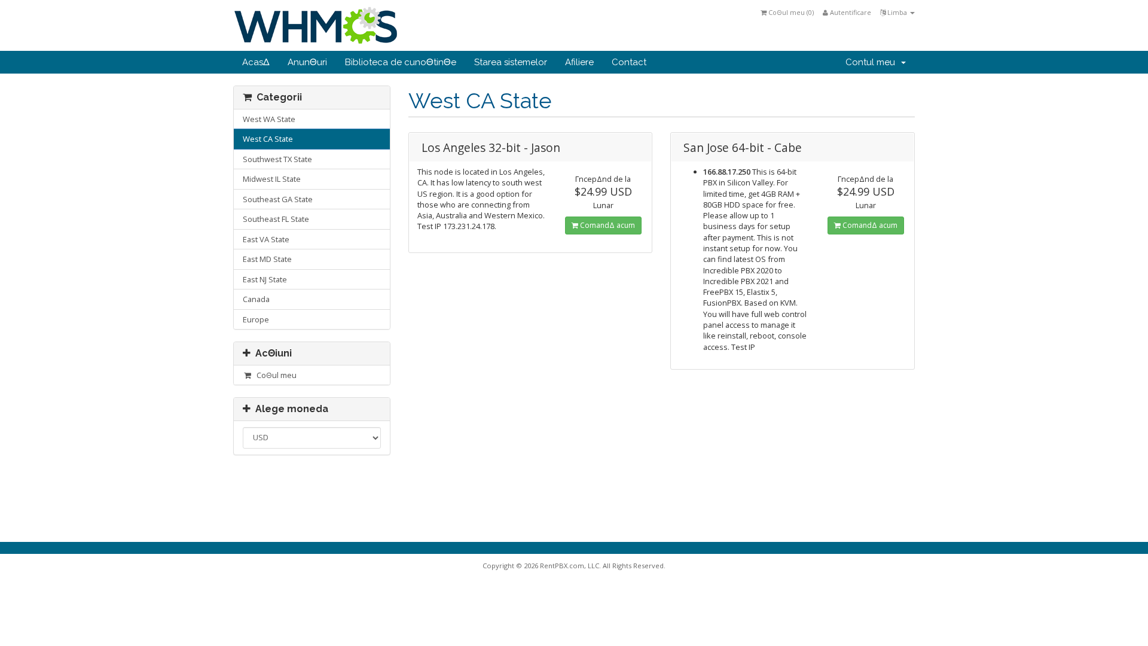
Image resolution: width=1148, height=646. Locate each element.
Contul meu (872, 62)
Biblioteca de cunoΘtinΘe (400, 62)
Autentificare (849, 12)
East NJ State (265, 279)
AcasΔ (256, 62)
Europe (256, 319)
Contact (629, 62)
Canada (256, 299)
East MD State (267, 259)
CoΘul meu (275, 375)
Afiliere (579, 62)
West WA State (269, 119)
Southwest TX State (277, 159)
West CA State (268, 138)
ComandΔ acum (606, 225)
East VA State (266, 239)
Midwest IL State (272, 178)
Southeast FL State (276, 219)
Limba (897, 12)
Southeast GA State (278, 199)
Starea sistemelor (510, 62)
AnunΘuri (307, 62)
